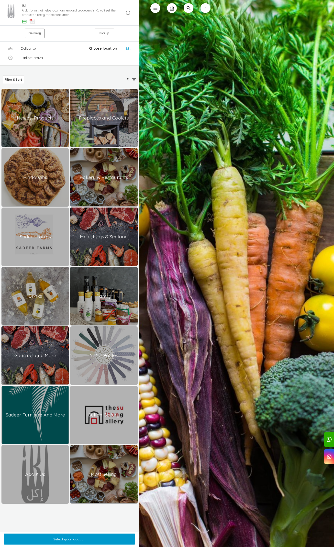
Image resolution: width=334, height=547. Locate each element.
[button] (69, 13)
